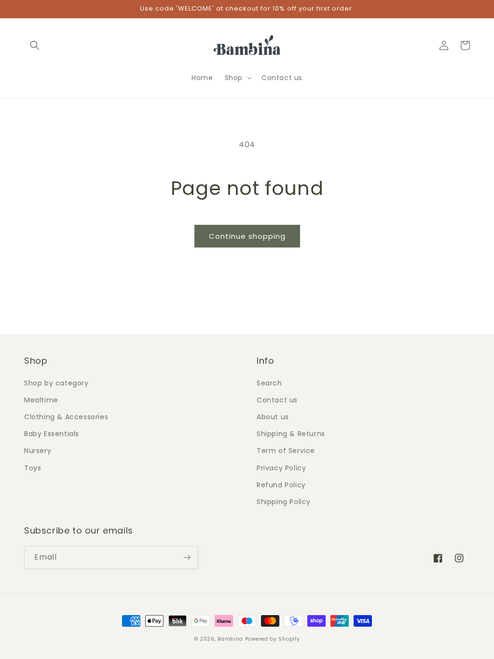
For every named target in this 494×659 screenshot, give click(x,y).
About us (273, 417)
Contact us (277, 400)
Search (269, 383)
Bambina (230, 639)
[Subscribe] (186, 557)
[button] (34, 45)
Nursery (37, 450)
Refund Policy (281, 485)
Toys (32, 468)
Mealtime (41, 400)
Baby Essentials (51, 434)
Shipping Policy (284, 502)
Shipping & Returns (291, 434)
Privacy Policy (281, 468)
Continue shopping (247, 236)
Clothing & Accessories (66, 417)
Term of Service (286, 450)
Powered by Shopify (272, 639)
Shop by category (56, 383)
